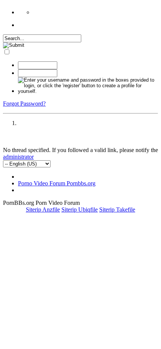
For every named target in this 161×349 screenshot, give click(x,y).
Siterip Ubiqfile (79, 209)
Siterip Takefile (117, 209)
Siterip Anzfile (43, 209)
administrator (18, 157)
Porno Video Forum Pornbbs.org (56, 183)
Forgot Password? (24, 103)
